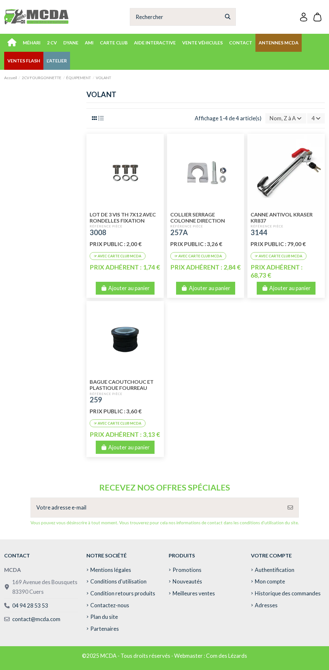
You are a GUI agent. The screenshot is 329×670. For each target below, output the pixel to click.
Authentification (274, 569)
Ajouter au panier (129, 288)
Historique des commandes (288, 593)
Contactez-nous (109, 605)
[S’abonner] (290, 507)
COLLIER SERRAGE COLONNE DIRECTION (197, 217)
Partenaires (104, 628)
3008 (98, 232)
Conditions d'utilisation (118, 581)
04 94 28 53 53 (30, 605)
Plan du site (104, 616)
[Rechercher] (227, 17)
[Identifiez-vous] (303, 17)
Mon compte (270, 581)
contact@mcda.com (36, 619)
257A (179, 232)
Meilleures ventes (194, 593)
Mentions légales (110, 569)
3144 (259, 232)
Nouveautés (187, 581)
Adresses (266, 605)
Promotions (187, 569)
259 (96, 399)
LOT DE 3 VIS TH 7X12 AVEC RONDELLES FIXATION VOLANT (123, 220)
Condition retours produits (122, 593)
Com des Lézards (226, 655)
